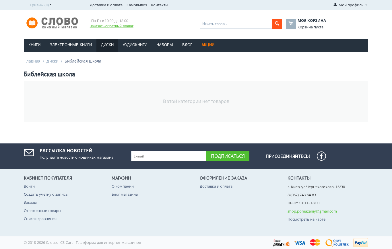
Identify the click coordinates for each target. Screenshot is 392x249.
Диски (107, 45)
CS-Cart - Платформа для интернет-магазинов (100, 242)
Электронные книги (71, 45)
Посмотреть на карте (306, 219)
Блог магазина (125, 194)
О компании (123, 186)
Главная (32, 61)
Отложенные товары (42, 210)
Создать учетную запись (46, 194)
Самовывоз (137, 4)
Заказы (30, 202)
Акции (207, 45)
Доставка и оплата (106, 4)
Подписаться (228, 156)
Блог (187, 45)
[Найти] (277, 24)
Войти (29, 186)
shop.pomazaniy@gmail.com (312, 211)
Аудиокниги (135, 45)
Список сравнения (40, 218)
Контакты (159, 4)
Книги (34, 45)
